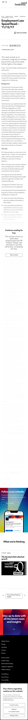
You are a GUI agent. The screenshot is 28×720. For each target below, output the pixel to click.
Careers (3, 650)
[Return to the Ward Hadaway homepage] (21, 4)
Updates (16, 16)
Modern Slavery (6, 669)
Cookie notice (5, 661)
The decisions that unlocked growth (12, 558)
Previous (3, 595)
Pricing (3, 644)
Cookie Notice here (8, 700)
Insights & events (9, 16)
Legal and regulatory (7, 667)
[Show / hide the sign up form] (14, 629)
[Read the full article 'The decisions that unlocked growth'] (14, 568)
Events (3, 653)
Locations (4, 647)
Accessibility (5, 680)
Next (25, 595)
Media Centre (5, 641)
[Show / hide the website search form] (6, 2)
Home (2, 16)
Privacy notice (5, 658)
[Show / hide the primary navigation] (3, 1)
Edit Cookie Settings (7, 663)
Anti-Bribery (5, 674)
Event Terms (5, 677)
